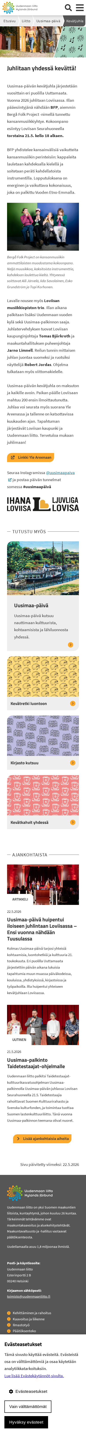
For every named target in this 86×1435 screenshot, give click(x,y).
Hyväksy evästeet (26, 1422)
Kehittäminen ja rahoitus (32, 1312)
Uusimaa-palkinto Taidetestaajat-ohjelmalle (36, 1063)
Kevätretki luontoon (29, 703)
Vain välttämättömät (28, 1406)
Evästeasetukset (31, 1391)
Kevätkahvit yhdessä (30, 822)
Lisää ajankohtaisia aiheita (46, 1138)
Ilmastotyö (21, 1325)
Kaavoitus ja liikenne (29, 1319)
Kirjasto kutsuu (25, 762)
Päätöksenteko (24, 1330)
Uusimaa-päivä (31, 605)
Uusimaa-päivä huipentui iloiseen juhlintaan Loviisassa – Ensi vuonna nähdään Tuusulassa (42, 928)
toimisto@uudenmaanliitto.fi (28, 1296)
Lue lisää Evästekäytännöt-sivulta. (34, 1375)
